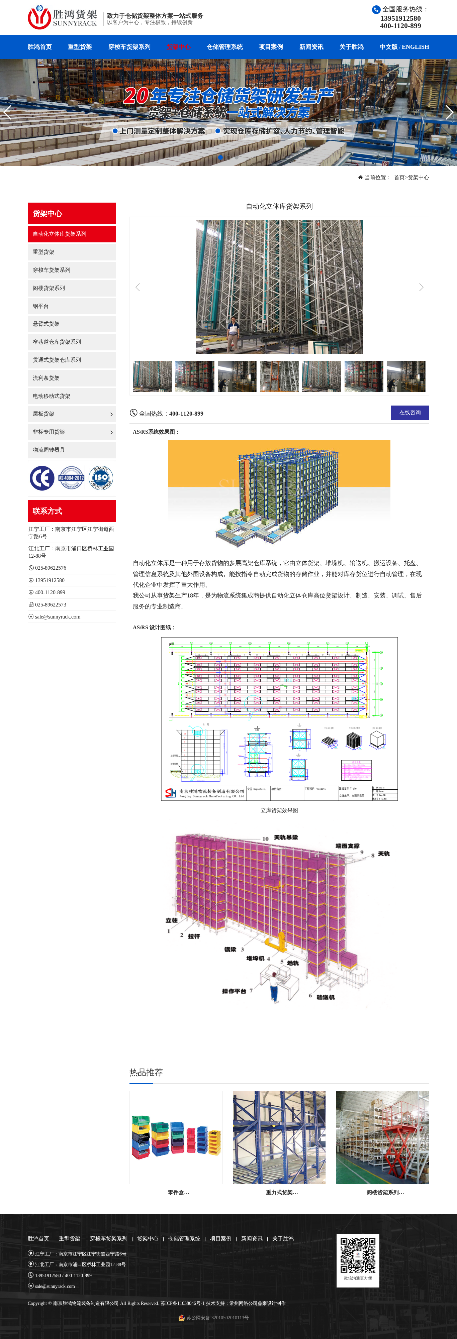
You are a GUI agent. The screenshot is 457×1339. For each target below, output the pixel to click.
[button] (220, 157)
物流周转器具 (49, 450)
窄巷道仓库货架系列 (57, 342)
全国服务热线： (404, 17)
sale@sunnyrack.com (57, 617)
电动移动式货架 (51, 396)
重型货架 (80, 46)
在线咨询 (410, 412)
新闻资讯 (311, 46)
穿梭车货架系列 (129, 46)
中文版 (389, 46)
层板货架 (43, 414)
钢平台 (41, 306)
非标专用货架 (49, 432)
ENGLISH (415, 46)
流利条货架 (46, 378)
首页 (399, 177)
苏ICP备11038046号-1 (183, 1303)
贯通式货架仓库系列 (57, 360)
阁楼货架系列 (49, 288)
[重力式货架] (279, 1137)
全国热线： (170, 413)
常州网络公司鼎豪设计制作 (258, 1303)
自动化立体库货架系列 (59, 234)
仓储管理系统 (225, 46)
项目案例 (271, 46)
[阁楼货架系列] (382, 1137)
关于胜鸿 (352, 46)
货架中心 (179, 46)
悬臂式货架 (46, 324)
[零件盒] (176, 1137)
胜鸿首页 (40, 46)
